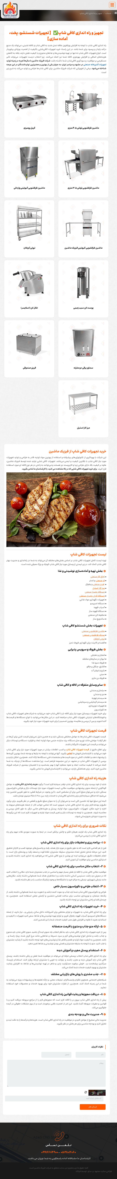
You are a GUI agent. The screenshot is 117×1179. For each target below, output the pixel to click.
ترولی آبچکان (99, 639)
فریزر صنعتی (98, 584)
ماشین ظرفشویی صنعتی (93, 631)
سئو (90, 1171)
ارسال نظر (93, 1107)
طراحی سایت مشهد (103, 1171)
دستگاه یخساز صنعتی (95, 592)
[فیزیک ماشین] (10, 9)
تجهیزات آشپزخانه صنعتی (94, 64)
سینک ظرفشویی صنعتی (94, 635)
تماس (69, 753)
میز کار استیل (98, 588)
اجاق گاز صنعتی (97, 576)
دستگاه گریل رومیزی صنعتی (92, 596)
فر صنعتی (100, 580)
